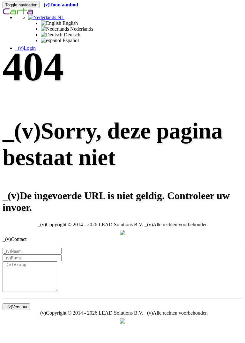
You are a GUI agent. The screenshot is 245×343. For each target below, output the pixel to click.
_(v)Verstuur (16, 306)
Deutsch (71, 34)
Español (70, 40)
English (69, 23)
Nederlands (81, 29)
